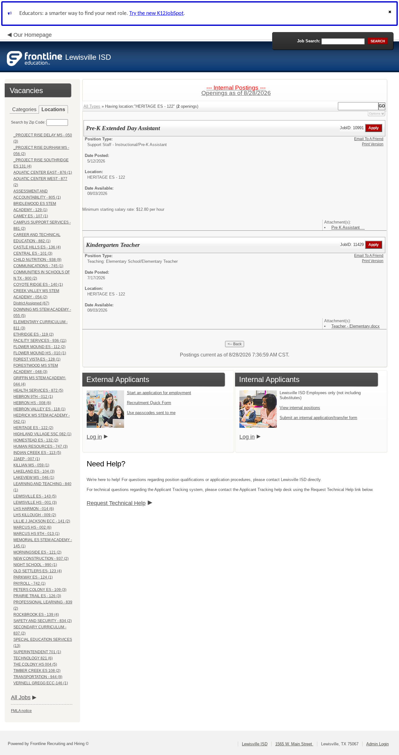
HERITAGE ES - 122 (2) (33, 428)
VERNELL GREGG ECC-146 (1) (40, 683)
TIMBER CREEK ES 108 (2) (36, 670)
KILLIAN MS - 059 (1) (31, 465)
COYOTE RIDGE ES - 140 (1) (38, 284)
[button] (390, 13)
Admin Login (377, 744)
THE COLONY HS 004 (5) (35, 664)
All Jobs (21, 697)
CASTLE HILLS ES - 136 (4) (37, 247)
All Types (92, 106)
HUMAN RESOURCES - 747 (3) (40, 446)
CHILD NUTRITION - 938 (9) (37, 259)
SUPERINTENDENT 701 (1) (37, 652)
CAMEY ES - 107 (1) (30, 216)
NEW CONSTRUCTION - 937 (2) (41, 558)
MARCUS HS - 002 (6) (32, 527)
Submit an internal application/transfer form (318, 417)
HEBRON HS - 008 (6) (32, 403)
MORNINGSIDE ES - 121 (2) (37, 552)
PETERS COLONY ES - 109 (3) (39, 589)
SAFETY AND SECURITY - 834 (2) (42, 621)
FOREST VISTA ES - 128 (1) (36, 359)
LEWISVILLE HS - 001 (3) (35, 502)
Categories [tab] (24, 109)
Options (374, 113)
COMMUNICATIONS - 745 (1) (38, 266)
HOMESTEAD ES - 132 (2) (35, 440)
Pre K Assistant (348, 227)
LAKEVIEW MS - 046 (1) (33, 477)
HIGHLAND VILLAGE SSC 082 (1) (42, 434)
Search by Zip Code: (28, 122)
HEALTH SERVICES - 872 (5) (38, 390)
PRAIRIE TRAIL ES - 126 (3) (37, 596)
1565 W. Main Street (294, 744)
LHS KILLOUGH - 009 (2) (34, 515)
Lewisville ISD (254, 744)
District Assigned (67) (31, 303)
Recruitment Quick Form (149, 402)
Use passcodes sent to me (151, 412)
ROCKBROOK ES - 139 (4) (36, 614)
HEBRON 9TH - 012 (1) (33, 396)
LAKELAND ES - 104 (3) (34, 471)
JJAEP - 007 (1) (26, 459)
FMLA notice (21, 711)
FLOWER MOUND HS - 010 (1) (39, 353)
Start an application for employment (159, 392)
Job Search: (308, 41)
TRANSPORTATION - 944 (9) (37, 677)
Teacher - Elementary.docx (355, 326)
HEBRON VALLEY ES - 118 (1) (39, 409)
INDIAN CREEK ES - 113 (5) (37, 453)
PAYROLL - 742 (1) (29, 583)
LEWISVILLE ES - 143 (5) (34, 496)
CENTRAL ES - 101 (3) (32, 253)
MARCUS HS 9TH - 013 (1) (36, 533)
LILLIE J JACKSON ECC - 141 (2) (41, 521)
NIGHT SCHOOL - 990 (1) (35, 565)
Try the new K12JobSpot (156, 14)
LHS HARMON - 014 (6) (33, 509)
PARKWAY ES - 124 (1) (33, 577)
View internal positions (300, 407)
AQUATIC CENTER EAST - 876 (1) (42, 172)
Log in (94, 437)
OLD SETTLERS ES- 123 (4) (37, 571)
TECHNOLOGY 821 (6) (33, 658)
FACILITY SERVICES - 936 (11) (39, 340)
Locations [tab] (53, 109)
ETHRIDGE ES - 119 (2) (33, 334)
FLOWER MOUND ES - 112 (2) (39, 347)
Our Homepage (32, 35)
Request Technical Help (116, 503)
